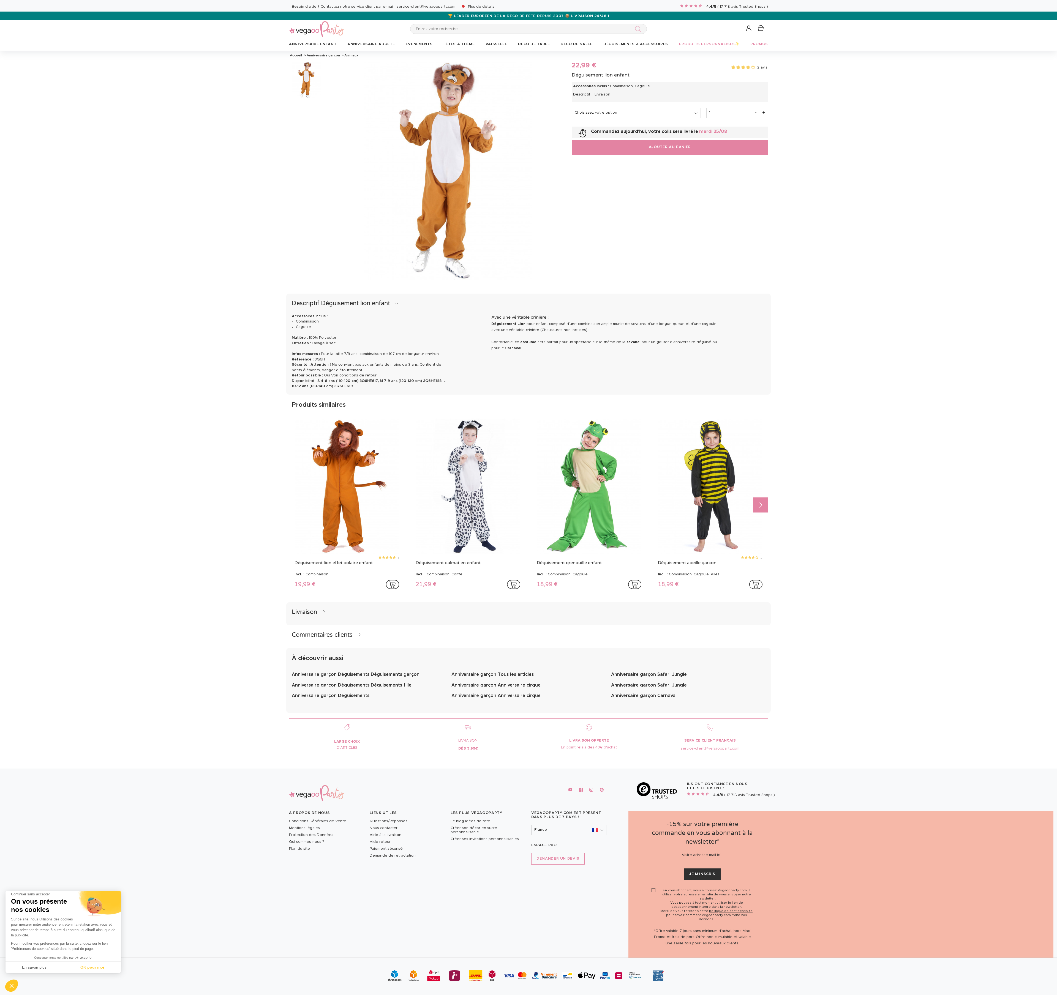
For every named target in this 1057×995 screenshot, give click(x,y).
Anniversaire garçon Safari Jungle (649, 674)
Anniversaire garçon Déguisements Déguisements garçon (355, 674)
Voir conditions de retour (354, 375)
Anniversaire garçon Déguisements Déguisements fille (352, 685)
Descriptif (581, 94)
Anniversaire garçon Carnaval (644, 695)
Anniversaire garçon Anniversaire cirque (496, 685)
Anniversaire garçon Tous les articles (492, 674)
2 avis (762, 67)
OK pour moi (92, 967)
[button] (11, 985)
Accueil (296, 55)
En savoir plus (34, 967)
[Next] (760, 504)
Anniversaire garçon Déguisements (330, 695)
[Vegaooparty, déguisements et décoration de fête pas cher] (316, 26)
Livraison (602, 94)
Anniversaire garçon (323, 55)
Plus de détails (481, 7)
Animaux (351, 55)
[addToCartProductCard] (392, 584)
